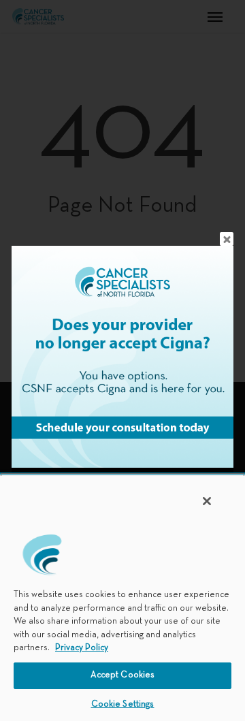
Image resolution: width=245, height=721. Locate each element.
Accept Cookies (123, 675)
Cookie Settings (122, 705)
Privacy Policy (81, 648)
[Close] (207, 501)
